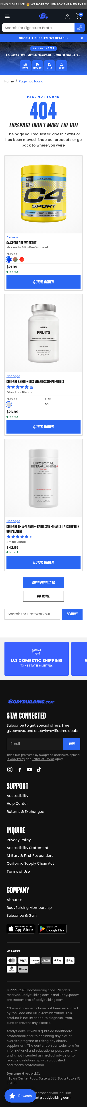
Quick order (43, 282)
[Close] (82, 38)
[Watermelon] (15, 259)
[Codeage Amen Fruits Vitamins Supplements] (43, 333)
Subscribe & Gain (22, 915)
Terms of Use (18, 871)
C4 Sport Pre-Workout (21, 242)
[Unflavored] (8, 404)
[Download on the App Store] (21, 928)
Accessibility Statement (27, 847)
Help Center (17, 803)
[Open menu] (7, 16)
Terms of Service (43, 759)
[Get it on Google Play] (52, 928)
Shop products (43, 582)
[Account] (67, 16)
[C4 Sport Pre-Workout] (43, 194)
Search (72, 614)
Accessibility (17, 795)
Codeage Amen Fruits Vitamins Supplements (35, 381)
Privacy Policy (16, 759)
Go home (43, 596)
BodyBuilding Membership (29, 907)
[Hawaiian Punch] (21, 259)
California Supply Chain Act (30, 863)
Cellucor (12, 237)
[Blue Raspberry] (8, 259)
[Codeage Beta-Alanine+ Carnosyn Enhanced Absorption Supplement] (43, 478)
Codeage (13, 376)
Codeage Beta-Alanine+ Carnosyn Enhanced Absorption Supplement (42, 529)
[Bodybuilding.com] (43, 16)
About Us (15, 899)
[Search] (80, 27)
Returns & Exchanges (25, 811)
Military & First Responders (30, 855)
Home (9, 81)
